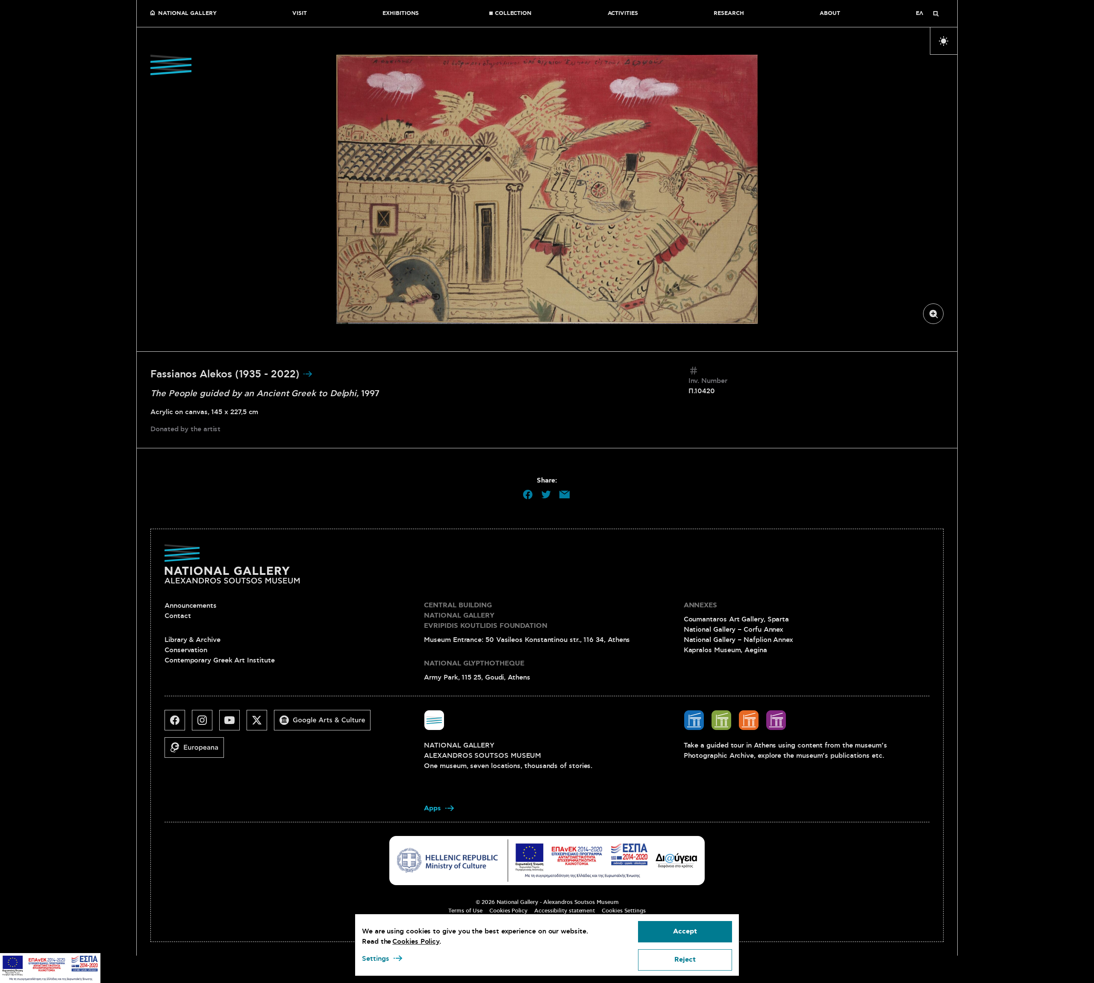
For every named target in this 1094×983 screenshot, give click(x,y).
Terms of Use (465, 910)
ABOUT (830, 13)
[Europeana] (198, 751)
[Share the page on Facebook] (528, 494)
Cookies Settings (624, 910)
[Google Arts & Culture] (325, 723)
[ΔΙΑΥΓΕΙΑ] (676, 860)
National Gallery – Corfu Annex (734, 629)
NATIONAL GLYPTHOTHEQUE (474, 663)
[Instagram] (205, 723)
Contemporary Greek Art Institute (219, 660)
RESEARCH (729, 13)
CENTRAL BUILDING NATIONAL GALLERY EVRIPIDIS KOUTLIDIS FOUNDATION (485, 615)
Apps (432, 808)
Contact (178, 616)
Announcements (191, 605)
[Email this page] (564, 494)
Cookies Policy (508, 910)
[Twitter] (260, 723)
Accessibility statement (564, 910)
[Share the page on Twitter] (546, 494)
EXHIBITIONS (400, 13)
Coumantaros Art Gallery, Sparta (736, 619)
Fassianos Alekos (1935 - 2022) (226, 374)
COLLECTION (513, 13)
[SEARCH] (936, 14)
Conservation (186, 650)
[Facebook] (178, 723)
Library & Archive (193, 640)
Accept (685, 931)
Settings (375, 958)
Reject (685, 959)
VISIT (299, 13)
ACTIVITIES (623, 13)
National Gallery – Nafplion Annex (738, 640)
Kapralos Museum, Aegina (725, 650)
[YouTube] (233, 723)
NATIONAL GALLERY (187, 13)
